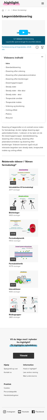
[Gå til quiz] (42, 47)
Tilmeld (23, 355)
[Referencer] (37, 47)
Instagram (11, 411)
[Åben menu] (42, 3)
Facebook (40, 411)
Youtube (25, 411)
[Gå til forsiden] (4, 10)
